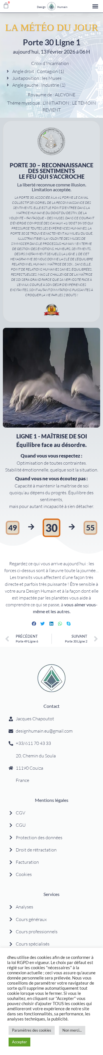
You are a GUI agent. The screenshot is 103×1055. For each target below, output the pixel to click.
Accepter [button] (19, 1042)
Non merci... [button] (72, 1030)
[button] (95, 6)
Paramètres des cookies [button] (31, 1030)
